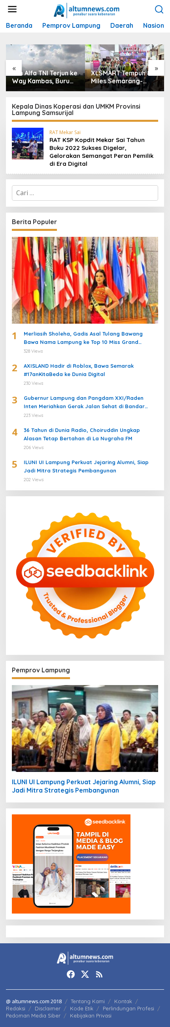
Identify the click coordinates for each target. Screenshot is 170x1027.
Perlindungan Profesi (128, 1008)
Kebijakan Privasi (90, 1015)
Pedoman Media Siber (33, 1015)
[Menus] (12, 9)
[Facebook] (71, 974)
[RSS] (99, 974)
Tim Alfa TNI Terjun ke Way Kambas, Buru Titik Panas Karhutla (44, 77)
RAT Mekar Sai (65, 132)
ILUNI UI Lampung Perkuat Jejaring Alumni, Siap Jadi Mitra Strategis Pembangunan (86, 466)
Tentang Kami (88, 1001)
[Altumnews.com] (86, 9)
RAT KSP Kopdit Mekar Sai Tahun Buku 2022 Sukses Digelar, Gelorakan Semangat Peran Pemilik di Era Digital (101, 151)
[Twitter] (85, 974)
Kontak (123, 1001)
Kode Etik (81, 1008)
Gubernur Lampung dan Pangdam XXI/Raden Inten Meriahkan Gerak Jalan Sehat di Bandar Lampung (84, 403)
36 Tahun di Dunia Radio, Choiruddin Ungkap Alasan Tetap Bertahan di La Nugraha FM (82, 434)
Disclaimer (47, 1008)
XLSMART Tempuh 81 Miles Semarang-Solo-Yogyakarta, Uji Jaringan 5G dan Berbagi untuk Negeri (124, 77)
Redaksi (15, 1008)
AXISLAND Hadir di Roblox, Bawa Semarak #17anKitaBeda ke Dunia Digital (79, 370)
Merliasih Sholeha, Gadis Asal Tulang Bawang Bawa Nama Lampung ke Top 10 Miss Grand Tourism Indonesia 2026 (83, 338)
